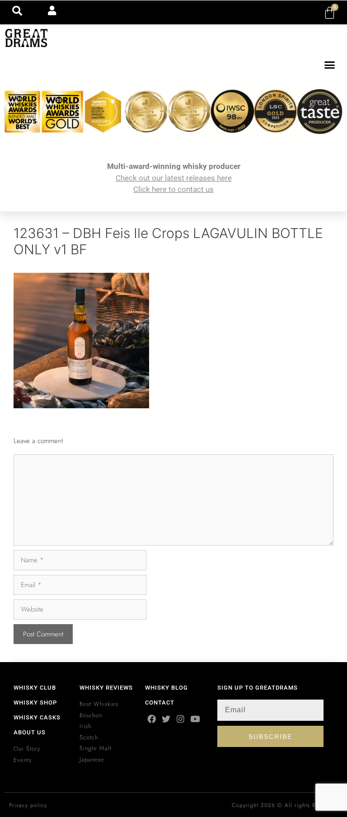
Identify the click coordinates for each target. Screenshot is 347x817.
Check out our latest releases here (174, 177)
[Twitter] (166, 718)
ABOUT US (30, 732)
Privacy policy (28, 805)
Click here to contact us (173, 189)
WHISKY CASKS (37, 717)
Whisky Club (35, 687)
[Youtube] (195, 718)
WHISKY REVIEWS (106, 687)
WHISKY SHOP (35, 702)
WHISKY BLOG (166, 687)
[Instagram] (180, 718)
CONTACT (159, 702)
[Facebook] (151, 718)
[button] (329, 65)
